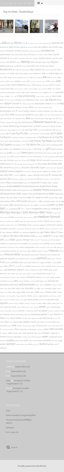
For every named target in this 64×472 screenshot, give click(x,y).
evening (18, 114)
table (51, 314)
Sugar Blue (7, 311)
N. (1, 232)
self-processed (27, 284)
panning (13, 244)
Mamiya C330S (19, 212)
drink (35, 107)
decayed (18, 100)
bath (60, 58)
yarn (37, 344)
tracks (49, 322)
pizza (25, 251)
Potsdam (58, 259)
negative (32, 232)
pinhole (13, 251)
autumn (3, 58)
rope (20, 274)
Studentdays (55, 307)
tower (42, 322)
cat (48, 81)
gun (58, 153)
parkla (41, 244)
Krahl (61, 198)
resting (32, 270)
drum (50, 107)
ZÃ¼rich (3, 348)
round (24, 274)
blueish (38, 69)
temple (34, 318)
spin (21, 300)
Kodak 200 (26, 183)
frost (13, 130)
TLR (58, 318)
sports (30, 299)
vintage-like (54, 333)
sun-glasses (42, 310)
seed (45, 281)
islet (49, 172)
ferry (36, 118)
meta (17, 221)
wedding (10, 340)
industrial (53, 168)
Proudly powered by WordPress (32, 466)
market (11, 217)
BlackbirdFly (6, 69)
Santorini (30, 277)
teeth (29, 318)
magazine (37, 208)
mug (37, 229)
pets (17, 247)
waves (60, 336)
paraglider (24, 244)
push (59, 262)
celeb (58, 81)
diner (2, 104)
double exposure (7, 107)
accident (31, 43)
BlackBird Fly (17, 70)
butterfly (39, 78)
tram (58, 322)
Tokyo (6, 321)
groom (49, 153)
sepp (8, 380)
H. (61, 152)
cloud (30, 89)
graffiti (9, 153)
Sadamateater (4, 277)
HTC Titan (14, 164)
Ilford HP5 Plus (16, 168)
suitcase (14, 311)
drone (40, 107)
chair (8, 85)
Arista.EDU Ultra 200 (22, 54)
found (53, 126)
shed (5, 289)
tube (49, 326)
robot (50, 270)
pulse (37, 263)
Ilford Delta (42, 164)
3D (1, 43)
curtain (47, 96)
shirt (13, 288)
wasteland (38, 337)
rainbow (48, 266)
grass (14, 153)
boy (43, 73)
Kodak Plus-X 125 (27, 190)
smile (54, 292)
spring (35, 299)
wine (52, 341)
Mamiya (5, 212)
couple (44, 92)
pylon (1, 266)
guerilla (53, 153)
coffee (49, 88)
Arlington (33, 55)
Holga (33, 160)
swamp (12, 314)
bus (31, 77)
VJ (59, 333)
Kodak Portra (41, 190)
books (12, 73)
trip (30, 326)
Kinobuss (47, 179)
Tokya (2, 322)
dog (62, 103)
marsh (16, 217)
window (47, 340)
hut (28, 164)
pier (51, 247)
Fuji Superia (6, 144)
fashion (18, 118)
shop (22, 288)
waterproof (53, 336)
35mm (18, 43)
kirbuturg (57, 179)
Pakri (53, 240)
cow (53, 93)
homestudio (54, 160)
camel (12, 81)
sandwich (23, 277)
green (31, 152)
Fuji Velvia (31, 144)
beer (48, 62)
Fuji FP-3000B (56, 133)
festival (41, 118)
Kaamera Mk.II (5, 179)
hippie (16, 160)
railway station (36, 266)
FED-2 (23, 119)
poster (53, 259)
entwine (2, 115)
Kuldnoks (10, 427)
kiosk (52, 179)
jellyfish (30, 175)
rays (62, 266)
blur (43, 70)
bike (28, 66)
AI (31, 47)
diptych (8, 103)
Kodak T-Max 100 (6, 197)
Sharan (60, 285)
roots (16, 274)
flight (58, 122)
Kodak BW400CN (14, 186)
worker (22, 344)
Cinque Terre (5, 88)
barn (57, 58)
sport (25, 300)
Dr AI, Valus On (12, 432)
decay (13, 100)
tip (56, 318)
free (5, 130)
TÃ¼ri (16, 329)
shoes (18, 288)
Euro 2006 (9, 114)
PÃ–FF (12, 266)
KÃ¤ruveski (21, 201)
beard (19, 62)
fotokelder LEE (46, 126)
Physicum (38, 247)
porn (31, 259)
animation (10, 50)
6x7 (8, 43)
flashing (29, 122)
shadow (47, 284)
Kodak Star (59, 194)
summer (21, 310)
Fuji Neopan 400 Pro (31, 137)
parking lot (35, 244)
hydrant (31, 164)
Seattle (26, 281)
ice (36, 164)
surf (1, 314)
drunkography (5, 111)
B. (9, 58)
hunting (20, 164)
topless (26, 321)
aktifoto (45, 47)
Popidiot (26, 259)
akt (39, 47)
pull (33, 262)
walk (29, 337)
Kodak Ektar (45, 186)
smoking (2, 296)
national (9, 232)
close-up (20, 89)
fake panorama (56, 115)
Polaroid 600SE (12, 254)
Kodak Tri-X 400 (42, 197)
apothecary (32, 51)
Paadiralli (44, 240)
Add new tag (47, 43)
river (41, 269)
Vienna (15, 333)
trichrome (25, 326)
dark (59, 96)
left (59, 201)
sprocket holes (53, 299)
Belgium (54, 62)
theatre (50, 318)
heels (57, 156)
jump (46, 175)
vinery (39, 333)
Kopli (56, 198)
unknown (40, 329)
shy (35, 289)
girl (48, 148)
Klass (8, 182)
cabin (54, 78)
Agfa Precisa (14, 47)
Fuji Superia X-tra (19, 145)
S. (51, 273)
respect (27, 270)
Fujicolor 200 (50, 130)
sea (16, 280)
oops (12, 239)
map (6, 217)
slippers (42, 292)
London (51, 204)
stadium (16, 303)
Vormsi (3, 336)
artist (40, 55)
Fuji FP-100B (10, 133)
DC (5, 100)
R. (20, 266)
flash (24, 122)
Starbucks (34, 303)
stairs (21, 303)
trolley (33, 326)
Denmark (30, 99)
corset (27, 92)
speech (17, 300)
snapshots (12, 296)
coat (39, 89)
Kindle (42, 179)
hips (20, 160)
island (45, 171)
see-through (39, 281)
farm (13, 119)
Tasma (12, 318)
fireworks (8, 122)
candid (23, 81)
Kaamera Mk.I (57, 175)
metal (21, 221)
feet (28, 118)
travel (10, 326)
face (45, 115)
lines (31, 205)
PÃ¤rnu (6, 266)
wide (30, 341)
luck (7, 209)
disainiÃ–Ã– (17, 103)
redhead (12, 269)
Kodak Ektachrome (30, 186)
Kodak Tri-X (30, 197)
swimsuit (27, 314)
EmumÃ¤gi (54, 111)
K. (50, 175)
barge (53, 58)
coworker (59, 92)
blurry (47, 70)
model (8, 225)
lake (40, 201)
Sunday (50, 311)
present (8, 263)
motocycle (42, 225)
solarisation (53, 296)
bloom (28, 70)
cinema (58, 85)
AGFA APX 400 (4, 47)
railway (28, 266)
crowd (38, 96)
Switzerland (35, 314)
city (11, 88)
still (62, 303)
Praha (3, 262)
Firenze (2, 122)
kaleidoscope (23, 179)
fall (62, 115)
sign (38, 288)
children (28, 85)
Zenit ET (56, 344)
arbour (38, 51)
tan (62, 315)
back (15, 58)
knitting (14, 183)
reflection (20, 269)
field (46, 118)
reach (2, 270)
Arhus (12, 54)
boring (21, 74)
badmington (22, 58)
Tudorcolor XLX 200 (57, 326)
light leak (27, 205)
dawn (2, 100)
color (53, 89)
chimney (38, 85)
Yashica (43, 344)
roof (9, 274)
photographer (30, 247)
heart (46, 157)
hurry (24, 164)
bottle (26, 73)
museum (48, 229)
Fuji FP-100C (22, 133)
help (1, 160)
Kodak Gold (16, 190)
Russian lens (41, 273)
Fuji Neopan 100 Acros (18, 137)
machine (28, 209)
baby (11, 58)
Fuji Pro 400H (4, 141)
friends (9, 130)
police (17, 259)
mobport (2, 225)
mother (29, 225)
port (34, 259)
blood (23, 70)
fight (50, 118)
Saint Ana (13, 277)
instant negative (16, 171)
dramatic (18, 107)
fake (48, 115)
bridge (56, 73)
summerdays (29, 311)
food (30, 126)
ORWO (32, 240)
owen (36, 240)
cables (59, 77)
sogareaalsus (44, 296)
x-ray (25, 344)
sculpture (10, 281)
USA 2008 (58, 329)
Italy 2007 (8, 175)
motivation (35, 225)
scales (43, 277)
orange (26, 239)
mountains (12, 228)
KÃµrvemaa (32, 201)
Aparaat (25, 51)
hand (22, 156)
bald (30, 58)
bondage (3, 74)
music (61, 229)
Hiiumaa (10, 160)
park (30, 244)
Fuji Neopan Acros (46, 137)
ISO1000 (58, 172)
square (4, 303)
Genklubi (24, 149)
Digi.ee (52, 99)
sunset (62, 311)
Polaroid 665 (25, 254)
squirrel (10, 303)
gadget (43, 145)
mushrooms (54, 229)
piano (44, 247)
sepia (37, 285)
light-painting (18, 205)
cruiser (42, 96)
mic (25, 221)
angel (60, 47)
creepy (7, 96)
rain (43, 266)
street (42, 306)
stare (39, 303)
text (44, 318)
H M (27, 160)
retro (36, 270)
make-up (46, 208)
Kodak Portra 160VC (12, 193)
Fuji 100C (33, 129)
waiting (24, 337)
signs (42, 289)
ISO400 (53, 171)
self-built (51, 281)
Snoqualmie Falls (21, 296)
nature (16, 232)
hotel (2, 163)
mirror (46, 221)
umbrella (23, 329)
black (51, 66)
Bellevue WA (5, 66)
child (13, 84)
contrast (18, 93)
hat (43, 157)
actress (40, 43)
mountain (4, 228)
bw (45, 77)
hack (8, 157)
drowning (45, 107)
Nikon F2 (54, 232)
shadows (54, 285)
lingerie (36, 205)
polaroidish (35, 255)
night (41, 232)
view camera (27, 333)
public (30, 262)
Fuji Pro (59, 137)
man (49, 212)
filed (54, 119)
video (10, 333)
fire (60, 118)
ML (55, 221)
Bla (47, 66)
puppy (42, 262)
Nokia (40, 236)
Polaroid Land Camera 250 (50, 254)
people (58, 243)
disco (24, 103)
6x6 (4, 43)
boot (16, 73)
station (44, 303)
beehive (44, 62)
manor (2, 217)
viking (35, 333)
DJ (55, 104)
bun (28, 78)
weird (17, 340)
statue (49, 303)
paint (49, 240)
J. (14, 175)
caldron (2, 81)
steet (54, 303)
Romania (3, 273)
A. (27, 43)
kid (38, 179)
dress (31, 107)
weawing (3, 341)
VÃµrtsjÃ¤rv (17, 336)
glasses (60, 149)
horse (60, 160)
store (23, 307)
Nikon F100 (29, 235)
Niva (36, 236)
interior (33, 171)
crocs (11, 96)
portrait (41, 258)
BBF (8, 62)
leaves (52, 201)
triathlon (19, 326)
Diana (37, 100)
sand (17, 277)
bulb (24, 78)
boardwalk (52, 70)
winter (3, 344)
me (35, 217)
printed (14, 262)
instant (3, 171)
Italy (1, 175)
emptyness (46, 111)
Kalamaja (15, 179)
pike (54, 247)
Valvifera (4, 333)
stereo (58, 303)
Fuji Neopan (5, 137)
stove (31, 307)
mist (51, 221)
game (48, 145)
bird (37, 66)
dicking (42, 100)
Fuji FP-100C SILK (34, 134)
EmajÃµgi (25, 111)
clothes (26, 89)
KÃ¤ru (13, 201)
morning (22, 224)
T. (48, 314)
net (38, 232)
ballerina (36, 58)
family (9, 118)
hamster (17, 157)
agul (29, 47)
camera (17, 81)
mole (11, 225)
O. (52, 236)
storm (27, 307)
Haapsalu (3, 157)
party (46, 243)
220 (23, 43)
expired (36, 115)
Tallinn (57, 314)
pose (49, 258)
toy (46, 322)
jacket (17, 175)
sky (14, 292)
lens (1, 205)
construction (10, 92)
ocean (56, 236)
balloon (42, 58)
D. (50, 96)
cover (49, 93)
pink (18, 251)
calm (7, 81)
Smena (48, 292)
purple (54, 263)
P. (39, 240)
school (52, 277)
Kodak (19, 182)
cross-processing (26, 96)
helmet (62, 157)
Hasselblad (37, 157)
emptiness (33, 111)
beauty (25, 62)
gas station (4, 149)
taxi (23, 318)
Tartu (2, 318)
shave (2, 289)
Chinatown (45, 85)
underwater (31, 329)
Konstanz (51, 198)
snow (29, 295)
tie (54, 318)
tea (26, 318)
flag (16, 122)
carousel (38, 81)
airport (35, 47)
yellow (50, 344)
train (54, 321)
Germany (37, 149)
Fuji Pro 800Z (25, 141)
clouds (35, 89)
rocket (55, 270)
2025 (8, 410)
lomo (44, 205)
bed (32, 62)
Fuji (20, 130)
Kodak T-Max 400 (19, 197)
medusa (2, 221)
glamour (54, 149)
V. (0, 333)
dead (8, 100)
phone (21, 247)
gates (11, 149)
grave (18, 153)
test (41, 318)
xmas (30, 344)
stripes (48, 307)
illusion (47, 168)
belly (11, 66)
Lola (41, 205)
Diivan (58, 99)
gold (1, 153)
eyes (41, 114)
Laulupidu (46, 201)
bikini (33, 66)
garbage (54, 145)
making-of (56, 208)
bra (47, 74)
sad (54, 274)
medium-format (49, 216)
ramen (59, 266)
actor (36, 43)
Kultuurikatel (5, 201)
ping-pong (6, 251)
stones (19, 307)
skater (9, 292)
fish (13, 122)
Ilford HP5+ (25, 167)
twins (12, 329)
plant (34, 251)
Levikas (5, 205)
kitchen (2, 183)
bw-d (49, 77)
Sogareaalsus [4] (22, 366)
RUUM (48, 274)
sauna (38, 277)
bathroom (3, 62)
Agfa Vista (23, 47)
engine (60, 111)
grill (44, 153)
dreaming (25, 107)
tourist (33, 321)
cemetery (3, 85)
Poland (45, 251)
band (48, 58)
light (11, 204)
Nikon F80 (8, 235)
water (45, 336)
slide (37, 292)
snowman (35, 296)
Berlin (19, 66)
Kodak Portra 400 (29, 194)
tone (11, 322)
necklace (26, 232)
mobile (58, 221)
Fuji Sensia (57, 140)
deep (24, 100)
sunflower (56, 311)
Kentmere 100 (32, 179)
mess (12, 221)
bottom (30, 74)
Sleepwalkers (30, 292)
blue (32, 69)
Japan (22, 174)
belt (15, 66)
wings (60, 340)
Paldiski (3, 243)
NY (50, 236)
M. (19, 208)
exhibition (30, 114)
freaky (2, 130)
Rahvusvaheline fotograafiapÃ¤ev (21, 415)
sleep (23, 292)
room (13, 273)
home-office (46, 160)
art (38, 55)
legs (62, 201)
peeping (52, 244)
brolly (10, 77)
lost (57, 205)
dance (54, 96)
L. (37, 201)
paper (18, 244)
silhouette (48, 288)
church (51, 85)
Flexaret (38, 122)
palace (58, 240)
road (45, 269)
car (27, 81)
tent (37, 318)
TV (1, 329)
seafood (20, 281)
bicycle (24, 66)
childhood (20, 84)
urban (46, 329)
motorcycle (51, 225)
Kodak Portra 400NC (45, 193)
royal (28, 274)
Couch (40, 93)
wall (32, 336)
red (5, 269)
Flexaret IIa (50, 122)
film (57, 118)
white (26, 340)
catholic (52, 81)
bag (27, 58)
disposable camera (43, 103)
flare (19, 122)
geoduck (30, 149)
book (8, 74)
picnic (48, 247)
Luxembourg (13, 209)
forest (38, 126)
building (19, 78)
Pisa (21, 251)
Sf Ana (41, 285)
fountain (58, 126)
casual (44, 81)
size (5, 292)
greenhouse (38, 153)
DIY (53, 104)
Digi (46, 99)
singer (54, 288)
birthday (43, 66)
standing (27, 303)
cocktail (43, 89)
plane (29, 251)
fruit (17, 130)
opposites (19, 240)
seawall (32, 281)
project (20, 262)
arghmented (5, 54)
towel (38, 322)
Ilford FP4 (7, 167)
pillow (58, 247)
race (23, 266)
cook (23, 92)
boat (59, 69)
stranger (35, 307)
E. (17, 110)
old (1, 239)
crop (15, 96)
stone (14, 307)
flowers (12, 125)
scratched (3, 281)
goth (4, 153)
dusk (13, 111)
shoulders (29, 288)
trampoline (4, 326)
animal (2, 51)
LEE (57, 201)
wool (17, 344)
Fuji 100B (25, 130)
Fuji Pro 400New (14, 141)
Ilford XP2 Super (37, 167)
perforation (3, 247)
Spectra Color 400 (9, 300)
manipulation (56, 213)
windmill (40, 341)
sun (36, 310)
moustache (20, 229)
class (15, 89)
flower (6, 126)
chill (33, 85)
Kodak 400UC (47, 182)
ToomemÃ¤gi (18, 322)
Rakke (54, 266)
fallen (1, 119)
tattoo (19, 318)
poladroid (40, 251)
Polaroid (53, 250)
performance (11, 247)
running (33, 274)
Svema (6, 314)
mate (25, 217)
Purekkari (48, 262)
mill (38, 221)
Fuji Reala (47, 140)
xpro (34, 344)
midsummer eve (31, 221)
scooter (57, 277)
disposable (30, 104)
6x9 (12, 43)
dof (58, 103)
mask (21, 217)
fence (33, 118)
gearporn (17, 149)
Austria (56, 54)
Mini (41, 221)
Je (27, 175)
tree (14, 325)
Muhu (42, 228)
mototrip (59, 225)
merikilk (8, 221)
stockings (7, 307)
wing (56, 341)
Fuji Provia (35, 140)
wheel (21, 341)
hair (12, 156)
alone (55, 47)
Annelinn (18, 50)
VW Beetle (10, 337)
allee (50, 47)
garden (60, 145)
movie (33, 229)
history (24, 160)
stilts (1, 307)
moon (15, 225)
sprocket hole (43, 300)
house (8, 164)
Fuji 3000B (41, 130)
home (39, 160)
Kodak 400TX (36, 182)
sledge (18, 292)
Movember (28, 229)
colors (58, 88)
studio (2, 311)
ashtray (45, 55)
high (4, 160)
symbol (44, 314)
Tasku (8, 318)
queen (17, 266)
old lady (6, 240)
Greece (24, 152)
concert (3, 92)
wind (34, 340)
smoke (59, 292)
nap (3, 232)
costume (33, 92)
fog (17, 126)
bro (5, 77)
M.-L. (23, 208)
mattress (30, 217)
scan (47, 277)
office (61, 236)
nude (45, 235)
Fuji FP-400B (44, 133)
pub (25, 262)
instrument (27, 172)
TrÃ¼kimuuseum (41, 326)
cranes (2, 96)
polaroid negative (7, 258)
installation (60, 168)
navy (20, 232)
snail (7, 296)
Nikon (47, 232)
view (20, 333)
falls (5, 119)
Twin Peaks (5, 329)
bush (34, 78)
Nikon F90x (19, 236)
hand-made (29, 157)
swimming (19, 314)
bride (51, 73)
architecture (48, 50)
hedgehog (51, 157)
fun (38, 144)
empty (39, 111)
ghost (43, 149)
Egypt (20, 111)
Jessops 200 (38, 175)
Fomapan (23, 126)
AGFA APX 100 (57, 43)
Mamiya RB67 (37, 212)
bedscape (38, 62)
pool (22, 258)
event (23, 115)
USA (51, 329)
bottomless (37, 73)
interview (39, 172)
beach (13, 61)
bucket (14, 78)
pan (8, 244)
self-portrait (13, 284)
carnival (32, 81)
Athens (50, 55)
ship (9, 288)
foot (34, 126)
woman (11, 344)
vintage (45, 332)
